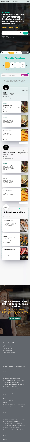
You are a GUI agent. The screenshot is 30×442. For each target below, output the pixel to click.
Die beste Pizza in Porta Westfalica (10, 386)
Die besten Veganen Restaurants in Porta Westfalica (14, 371)
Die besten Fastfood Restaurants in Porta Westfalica (14, 411)
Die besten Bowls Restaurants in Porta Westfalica (13, 429)
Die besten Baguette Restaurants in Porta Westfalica (14, 434)
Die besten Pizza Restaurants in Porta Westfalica (13, 384)
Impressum (5, 354)
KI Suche (25, 75)
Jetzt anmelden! (15, 318)
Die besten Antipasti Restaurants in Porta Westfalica (14, 438)
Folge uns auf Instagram (8, 346)
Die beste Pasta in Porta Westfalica (10, 390)
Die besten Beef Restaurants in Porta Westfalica (13, 406)
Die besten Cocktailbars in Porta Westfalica (12, 423)
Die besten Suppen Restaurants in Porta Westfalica (14, 376)
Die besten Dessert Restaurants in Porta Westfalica (14, 419)
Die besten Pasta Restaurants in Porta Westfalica (13, 388)
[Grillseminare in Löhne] (6, 207)
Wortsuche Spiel (6, 362)
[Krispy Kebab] (6, 87)
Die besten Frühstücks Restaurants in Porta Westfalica (14, 401)
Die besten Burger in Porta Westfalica (11, 427)
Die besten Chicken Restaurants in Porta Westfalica (14, 397)
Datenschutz (6, 355)
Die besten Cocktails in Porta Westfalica (11, 421)
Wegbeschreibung (9, 98)
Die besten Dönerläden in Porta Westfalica (12, 414)
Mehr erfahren (7, 226)
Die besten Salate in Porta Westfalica (11, 382)
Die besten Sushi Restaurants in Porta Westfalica (13, 374)
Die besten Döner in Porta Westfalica (11, 417)
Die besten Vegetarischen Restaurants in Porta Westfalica (14, 367)
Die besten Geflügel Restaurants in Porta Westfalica (14, 394)
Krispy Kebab (8, 93)
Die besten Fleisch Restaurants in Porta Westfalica (14, 404)
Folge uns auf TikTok (7, 348)
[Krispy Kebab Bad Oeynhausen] (6, 147)
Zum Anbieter (8, 216)
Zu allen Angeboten (23, 143)
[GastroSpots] (3, 1)
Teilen (6, 111)
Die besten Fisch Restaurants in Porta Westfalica (13, 408)
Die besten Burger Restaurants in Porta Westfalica (14, 425)
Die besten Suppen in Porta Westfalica (11, 378)
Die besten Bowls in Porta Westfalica (11, 431)
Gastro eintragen (15, 1)
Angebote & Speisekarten (8, 344)
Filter (11, 80)
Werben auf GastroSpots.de (9, 352)
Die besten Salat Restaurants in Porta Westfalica (13, 380)
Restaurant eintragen (7, 350)
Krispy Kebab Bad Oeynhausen (15, 153)
